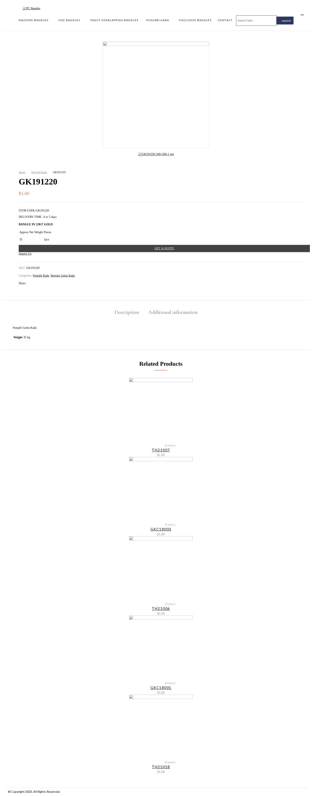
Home (22, 172)
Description (127, 312)
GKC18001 (160, 688)
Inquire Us (25, 253)
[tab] (127, 312)
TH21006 (161, 608)
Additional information (173, 312)
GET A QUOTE (164, 248)
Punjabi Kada (39, 172)
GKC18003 (160, 529)
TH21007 (161, 450)
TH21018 (161, 767)
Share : (23, 283)
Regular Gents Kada (63, 275)
